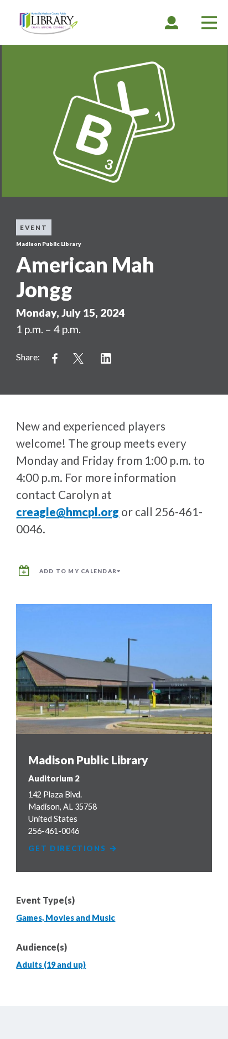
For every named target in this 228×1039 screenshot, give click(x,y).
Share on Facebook (55, 358)
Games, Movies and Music (65, 917)
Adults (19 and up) (51, 964)
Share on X (78, 358)
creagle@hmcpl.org (67, 511)
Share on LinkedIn (105, 358)
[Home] (49, 23)
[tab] (171, 22)
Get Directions (68, 848)
